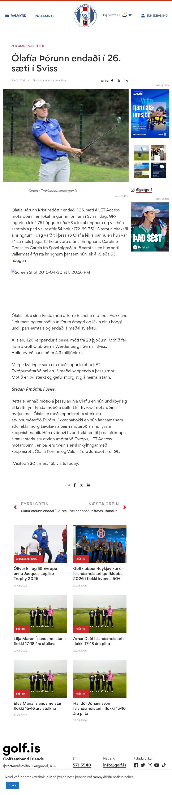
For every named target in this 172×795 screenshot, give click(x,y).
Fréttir (39, 45)
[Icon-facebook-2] (136, 765)
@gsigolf (144, 189)
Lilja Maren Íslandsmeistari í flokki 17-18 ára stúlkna (40, 641)
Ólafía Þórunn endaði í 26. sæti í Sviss (66, 63)
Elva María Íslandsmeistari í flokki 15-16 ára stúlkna (39, 706)
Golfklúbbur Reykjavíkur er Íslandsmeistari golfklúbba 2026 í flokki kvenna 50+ (98, 573)
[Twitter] (143, 765)
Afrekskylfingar (22, 45)
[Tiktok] (163, 765)
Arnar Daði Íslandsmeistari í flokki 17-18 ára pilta (98, 641)
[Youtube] (156, 765)
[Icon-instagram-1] (149, 765)
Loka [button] (12, 785)
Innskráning (157, 15)
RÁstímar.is (44, 16)
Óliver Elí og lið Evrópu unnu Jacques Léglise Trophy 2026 (35, 573)
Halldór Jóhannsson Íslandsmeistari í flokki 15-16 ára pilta (99, 708)
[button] (141, 152)
